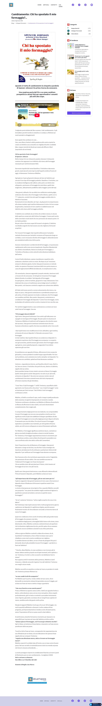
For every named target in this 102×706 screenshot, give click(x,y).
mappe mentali (23, 147)
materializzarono (36, 645)
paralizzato (18, 626)
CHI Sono (59, 701)
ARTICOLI (46, 5)
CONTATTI (54, 5)
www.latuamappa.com (82, 100)
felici (36, 164)
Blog (12, 23)
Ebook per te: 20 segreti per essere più (82, 56)
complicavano (47, 269)
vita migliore (44, 226)
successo (24, 199)
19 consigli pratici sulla (82, 71)
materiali (36, 424)
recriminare (33, 457)
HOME (39, 5)
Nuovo (47, 371)
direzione (45, 252)
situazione (18, 359)
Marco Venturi (26, 142)
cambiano (28, 140)
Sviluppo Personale (21, 23)
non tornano (47, 550)
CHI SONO (60, 5)
